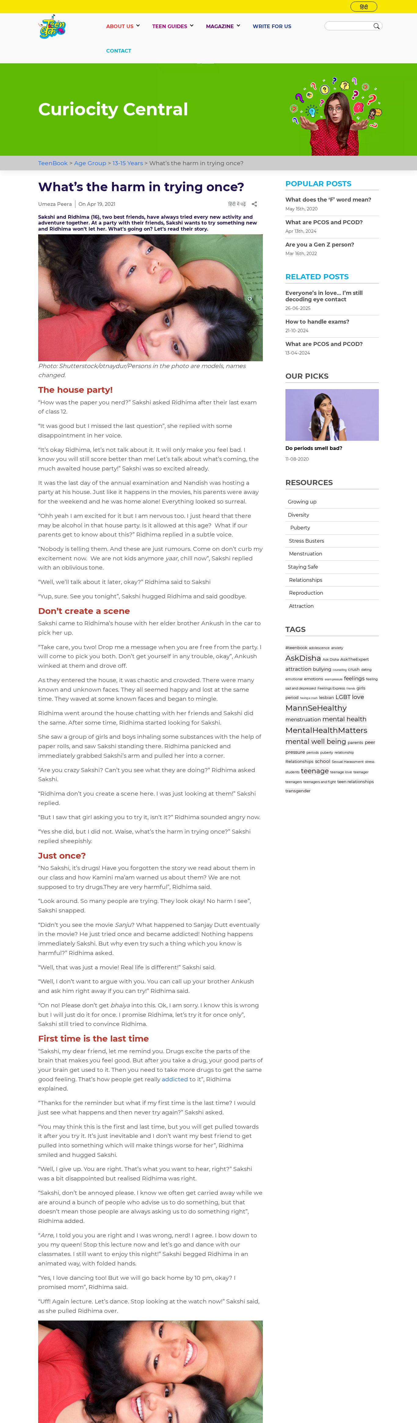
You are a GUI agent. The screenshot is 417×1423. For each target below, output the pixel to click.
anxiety (337, 648)
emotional (294, 679)
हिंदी (364, 7)
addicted (175, 1079)
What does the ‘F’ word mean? (328, 199)
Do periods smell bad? (313, 448)
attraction (298, 669)
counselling (339, 669)
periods (312, 752)
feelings (354, 678)
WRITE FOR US (272, 26)
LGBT (342, 696)
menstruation (303, 719)
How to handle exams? (317, 321)
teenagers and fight (319, 782)
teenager (361, 772)
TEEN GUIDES (169, 26)
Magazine (220, 26)
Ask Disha (331, 659)
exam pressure (334, 679)
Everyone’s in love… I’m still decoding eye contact (324, 296)
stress (369, 762)
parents (355, 742)
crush (354, 669)
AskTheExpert (354, 659)
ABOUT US (119, 26)
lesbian (326, 697)
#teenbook (296, 647)
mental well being (315, 741)
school (322, 761)
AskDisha (303, 658)
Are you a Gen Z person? (319, 244)
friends (350, 688)
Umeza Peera (55, 204)
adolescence (319, 648)
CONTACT (118, 51)
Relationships (299, 761)
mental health (344, 719)
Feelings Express (331, 688)
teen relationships (355, 781)
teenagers (293, 782)
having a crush (308, 698)
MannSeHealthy (316, 707)
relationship (344, 752)
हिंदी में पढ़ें (237, 204)
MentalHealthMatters (326, 730)
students (292, 772)
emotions (313, 678)
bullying (322, 669)
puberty (326, 752)
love (358, 696)
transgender (297, 790)
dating (366, 669)
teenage (315, 771)
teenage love (341, 772)
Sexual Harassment (348, 762)
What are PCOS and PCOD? (324, 222)
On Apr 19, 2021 (96, 204)
